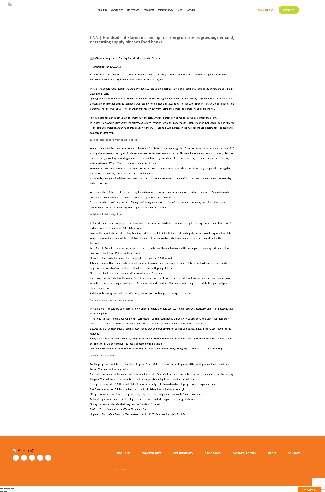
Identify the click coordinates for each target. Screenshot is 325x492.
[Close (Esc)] (12, 488)
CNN (95, 427)
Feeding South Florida (205, 223)
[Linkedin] (40, 458)
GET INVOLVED (133, 9)
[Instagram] (24, 458)
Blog (180, 9)
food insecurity (124, 148)
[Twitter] (32, 458)
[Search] (296, 469)
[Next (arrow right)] (5, 491)
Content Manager (99, 66)
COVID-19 (118, 427)
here (163, 414)
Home (92, 48)
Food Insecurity (156, 427)
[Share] (8, 488)
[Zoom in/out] (1, 488)
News (101, 48)
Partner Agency (165, 9)
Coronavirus (105, 427)
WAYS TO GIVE (117, 9)
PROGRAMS (149, 9)
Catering (190, 9)
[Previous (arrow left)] (1, 491)
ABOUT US (102, 9)
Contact (294, 453)
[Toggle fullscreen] (5, 488)
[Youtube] (48, 458)
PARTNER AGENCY (244, 453)
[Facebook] (16, 458)
